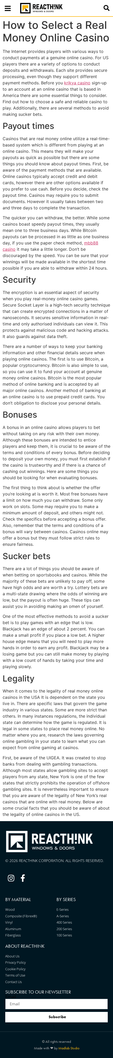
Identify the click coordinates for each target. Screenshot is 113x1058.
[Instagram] (11, 878)
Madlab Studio (68, 1048)
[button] (106, 8)
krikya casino (77, 82)
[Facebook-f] (23, 878)
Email (10, 997)
